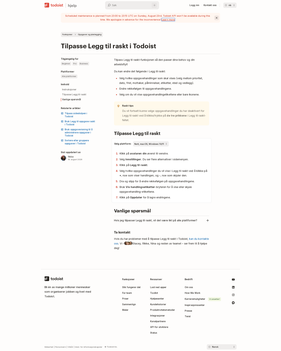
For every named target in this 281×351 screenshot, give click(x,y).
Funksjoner (67, 34)
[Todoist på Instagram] (233, 295)
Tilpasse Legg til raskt (74, 94)
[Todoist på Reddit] (233, 303)
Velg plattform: (122, 143)
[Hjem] (53, 5)
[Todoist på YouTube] (233, 280)
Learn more (168, 19)
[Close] (216, 18)
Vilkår (70, 347)
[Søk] (154, 5)
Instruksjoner (69, 89)
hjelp (72, 5)
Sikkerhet (48, 347)
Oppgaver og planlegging (89, 34)
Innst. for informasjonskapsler (88, 347)
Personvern (60, 347)
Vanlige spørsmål (71, 99)
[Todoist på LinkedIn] (233, 288)
